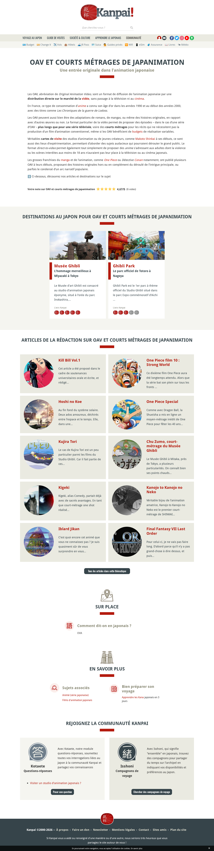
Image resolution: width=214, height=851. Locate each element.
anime (82, 106)
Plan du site (178, 829)
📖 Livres (170, 44)
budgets (137, 131)
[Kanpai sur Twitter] (177, 38)
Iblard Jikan (68, 529)
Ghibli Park (124, 266)
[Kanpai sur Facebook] (172, 38)
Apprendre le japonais (108, 38)
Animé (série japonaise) (75, 695)
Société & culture (80, 38)
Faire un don (80, 829)
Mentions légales (123, 829)
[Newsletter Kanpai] (164, 38)
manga (65, 160)
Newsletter (100, 829)
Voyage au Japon (32, 38)
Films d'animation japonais (77, 700)
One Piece (110, 160)
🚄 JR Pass (83, 44)
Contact (144, 829)
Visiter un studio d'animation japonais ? (55, 783)
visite (58, 138)
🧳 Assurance (154, 44)
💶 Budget (28, 44)
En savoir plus (136, 848)
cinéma (139, 98)
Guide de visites (56, 38)
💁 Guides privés (113, 44)
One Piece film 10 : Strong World (163, 362)
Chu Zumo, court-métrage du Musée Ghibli (163, 446)
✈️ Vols (57, 44)
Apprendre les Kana (133, 697)
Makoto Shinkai (145, 139)
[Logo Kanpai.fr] (107, 12)
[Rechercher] (132, 28)
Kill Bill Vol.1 (69, 360)
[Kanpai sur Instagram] (182, 38)
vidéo (85, 98)
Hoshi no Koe (70, 401)
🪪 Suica (96, 44)
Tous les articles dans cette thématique (107, 571)
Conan (138, 160)
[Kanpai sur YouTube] (187, 38)
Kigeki (63, 487)
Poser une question (62, 792)
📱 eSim (140, 44)
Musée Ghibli (67, 266)
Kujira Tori (67, 441)
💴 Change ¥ (44, 44)
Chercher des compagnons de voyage (151, 792)
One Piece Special (162, 401)
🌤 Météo (183, 44)
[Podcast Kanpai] (192, 38)
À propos (62, 829)
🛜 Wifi (129, 44)
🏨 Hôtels (69, 44)
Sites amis (160, 829)
